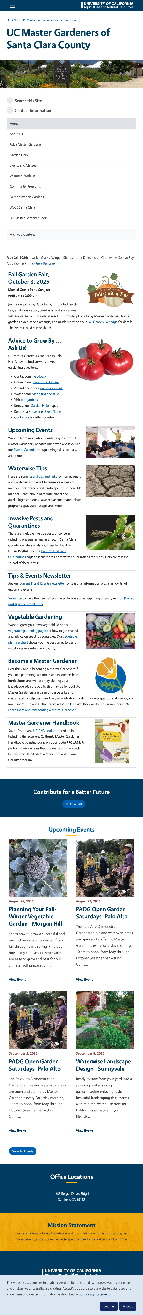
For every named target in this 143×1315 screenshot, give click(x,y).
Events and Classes (23, 165)
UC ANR (12, 20)
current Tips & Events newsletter (42, 583)
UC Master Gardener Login (29, 218)
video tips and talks (45, 394)
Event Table (53, 411)
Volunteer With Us (22, 176)
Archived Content (22, 234)
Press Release (44, 263)
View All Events (22, 1151)
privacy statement (97, 1294)
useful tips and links (43, 476)
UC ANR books (43, 730)
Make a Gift (74, 804)
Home (14, 123)
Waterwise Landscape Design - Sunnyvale (103, 1065)
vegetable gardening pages (27, 630)
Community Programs (25, 186)
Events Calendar (25, 449)
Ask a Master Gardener (26, 144)
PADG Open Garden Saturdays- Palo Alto (102, 912)
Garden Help (19, 155)
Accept (128, 1306)
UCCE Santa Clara (22, 207)
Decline (108, 1306)
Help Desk (39, 376)
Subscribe (15, 598)
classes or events (51, 388)
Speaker (34, 411)
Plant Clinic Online (46, 382)
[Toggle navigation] (12, 6)
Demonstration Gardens (27, 196)
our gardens (29, 399)
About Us (16, 134)
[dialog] (71, 1295)
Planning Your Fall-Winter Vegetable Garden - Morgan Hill (35, 916)
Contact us (21, 417)
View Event (17, 979)
